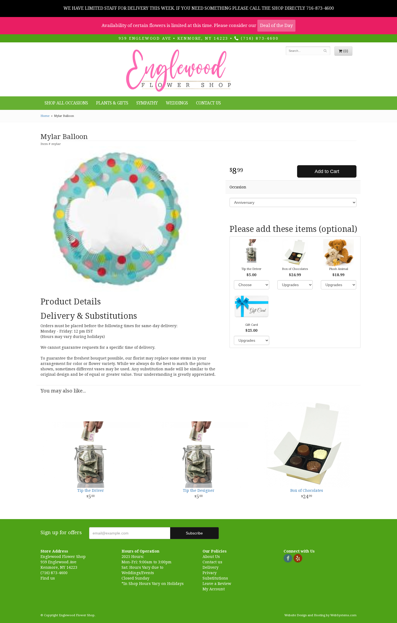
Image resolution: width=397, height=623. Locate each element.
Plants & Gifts (112, 103)
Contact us (212, 562)
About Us (211, 556)
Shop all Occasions (66, 103)
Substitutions (215, 578)
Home (45, 116)
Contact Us (208, 103)
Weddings (177, 103)
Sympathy (147, 103)
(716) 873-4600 (258, 38)
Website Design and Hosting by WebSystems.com (320, 615)
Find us (48, 578)
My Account (214, 589)
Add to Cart (327, 171)
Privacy (210, 573)
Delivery (210, 567)
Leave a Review (217, 583)
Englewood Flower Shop (178, 71)
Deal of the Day (276, 25)
